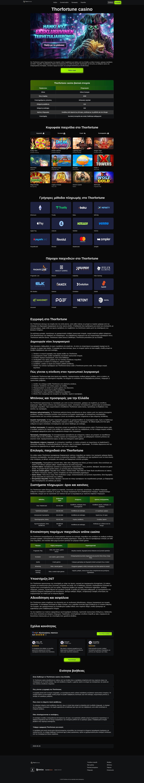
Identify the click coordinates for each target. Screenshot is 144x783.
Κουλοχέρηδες (102, 133)
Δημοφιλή (39, 133)
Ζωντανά (60, 133)
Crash (81, 133)
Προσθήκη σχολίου (104, 633)
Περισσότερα (72, 659)
